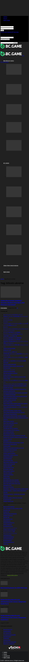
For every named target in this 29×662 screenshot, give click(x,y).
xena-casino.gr (7, 524)
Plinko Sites (6, 476)
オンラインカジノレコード (10, 528)
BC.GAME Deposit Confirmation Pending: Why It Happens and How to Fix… (16, 156)
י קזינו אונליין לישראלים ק (8, 451)
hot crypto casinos (8, 425)
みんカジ (5, 327)
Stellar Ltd (6, 512)
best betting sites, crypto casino (12, 410)
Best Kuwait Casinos (8, 471)
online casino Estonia (9, 464)
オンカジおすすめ (7, 320)
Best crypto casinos (8, 506)
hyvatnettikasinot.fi (8, 542)
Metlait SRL (6, 517)
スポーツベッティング (9, 370)
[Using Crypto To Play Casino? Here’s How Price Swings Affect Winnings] (14, 94)
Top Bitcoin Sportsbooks (10, 414)
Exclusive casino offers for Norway (12, 498)
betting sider (6, 368)
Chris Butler (4, 308)
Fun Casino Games (8, 432)
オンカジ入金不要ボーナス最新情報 (12, 338)
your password (18, 28)
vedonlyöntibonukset (9, 371)
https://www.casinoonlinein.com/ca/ (13, 448)
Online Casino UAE (8, 501)
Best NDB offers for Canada (11, 480)
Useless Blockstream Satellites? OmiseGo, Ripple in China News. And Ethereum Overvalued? (12, 303)
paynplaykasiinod (8, 538)
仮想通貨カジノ (7, 441)
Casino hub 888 (7, 466)
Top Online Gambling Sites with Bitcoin (14, 412)
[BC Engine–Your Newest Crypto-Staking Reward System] (14, 255)
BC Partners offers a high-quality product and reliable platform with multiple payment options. (15, 417)
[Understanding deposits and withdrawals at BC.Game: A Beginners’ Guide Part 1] (4, 612)
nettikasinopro (7, 535)
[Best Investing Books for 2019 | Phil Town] (4, 584)
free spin (5, 362)
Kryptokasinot (7, 499)
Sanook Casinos (7, 473)
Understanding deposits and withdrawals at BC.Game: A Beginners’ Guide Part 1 (13, 618)
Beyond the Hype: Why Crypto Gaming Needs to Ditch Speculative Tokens (16, 240)
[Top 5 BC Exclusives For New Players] (14, 114)
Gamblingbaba (7, 458)
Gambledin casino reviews (10, 455)
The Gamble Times (8, 467)
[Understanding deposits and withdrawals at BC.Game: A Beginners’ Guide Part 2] (4, 596)
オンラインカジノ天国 (9, 531)
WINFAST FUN (7, 350)
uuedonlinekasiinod (8, 537)
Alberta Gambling (8, 474)
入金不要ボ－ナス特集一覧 (10, 336)
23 (17, 308)
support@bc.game (12, 575)
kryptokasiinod (7, 540)
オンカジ (5, 321)
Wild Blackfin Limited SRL (10, 514)
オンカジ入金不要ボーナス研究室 (11, 339)
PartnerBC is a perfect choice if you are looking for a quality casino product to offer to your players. (15, 437)
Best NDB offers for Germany (11, 482)
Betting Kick (6, 478)
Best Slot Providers (8, 487)
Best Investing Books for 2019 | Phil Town (14, 588)
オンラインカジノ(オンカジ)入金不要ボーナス (15, 384)
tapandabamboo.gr (8, 522)
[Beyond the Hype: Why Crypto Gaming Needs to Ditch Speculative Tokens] (14, 235)
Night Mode (6, 272)
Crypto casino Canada (9, 400)
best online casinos (8, 421)
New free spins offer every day (11, 483)
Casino (5, 17)
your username (18, 27)
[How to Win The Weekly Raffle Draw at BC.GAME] (14, 132)
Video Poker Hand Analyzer (10, 265)
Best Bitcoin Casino (8, 61)
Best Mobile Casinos (8, 434)
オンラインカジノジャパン (10, 533)
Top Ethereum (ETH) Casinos (11, 430)
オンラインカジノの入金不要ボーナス (13, 334)
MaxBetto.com (7, 485)
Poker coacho (7, 375)
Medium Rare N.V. (8, 515)
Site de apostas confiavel (10, 373)
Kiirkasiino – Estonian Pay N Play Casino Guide (15, 489)
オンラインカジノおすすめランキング (13, 314)
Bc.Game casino (7, 426)
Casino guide (6, 446)
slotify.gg (5, 544)
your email (16, 37)
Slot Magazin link (7, 519)
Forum (5, 18)
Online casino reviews (9, 453)
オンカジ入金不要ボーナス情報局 (11, 332)
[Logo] (11, 48)
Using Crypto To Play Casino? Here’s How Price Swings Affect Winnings (16, 100)
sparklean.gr (6, 521)
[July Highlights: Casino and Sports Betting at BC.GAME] (14, 217)
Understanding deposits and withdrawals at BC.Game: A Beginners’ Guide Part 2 (13, 602)
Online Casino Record (9, 530)
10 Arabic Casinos (8, 469)
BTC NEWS (6, 163)
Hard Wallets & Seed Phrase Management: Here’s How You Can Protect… (16, 80)
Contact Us (6, 656)
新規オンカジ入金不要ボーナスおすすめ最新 (14, 361)
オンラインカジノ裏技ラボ (10, 352)
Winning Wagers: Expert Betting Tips (13, 366)
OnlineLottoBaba (8, 457)
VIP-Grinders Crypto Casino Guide (12, 508)
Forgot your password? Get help (10, 32)
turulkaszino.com (8, 526)
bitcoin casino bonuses (9, 364)
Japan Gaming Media (9, 348)
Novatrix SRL (6, 510)
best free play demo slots (10, 423)
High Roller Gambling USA (10, 462)
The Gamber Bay (8, 460)
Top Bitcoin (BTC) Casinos (10, 428)
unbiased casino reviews (10, 450)
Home (5, 54)
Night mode (6, 20)
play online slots (7, 402)
